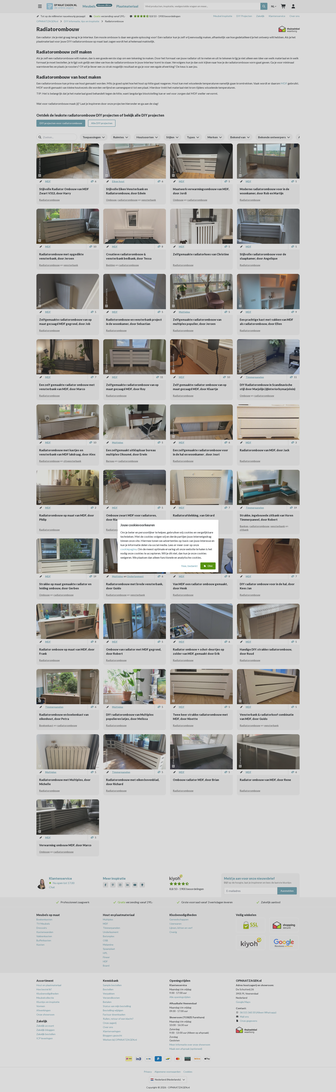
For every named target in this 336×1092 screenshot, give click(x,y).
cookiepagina (128, 549)
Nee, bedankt (189, 565)
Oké (210, 565)
